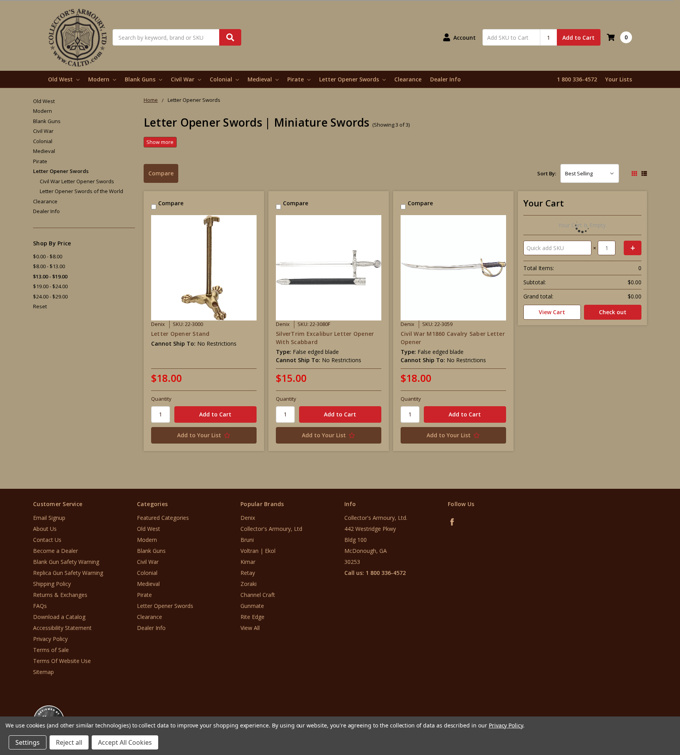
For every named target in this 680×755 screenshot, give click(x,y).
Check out (612, 312)
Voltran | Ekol (257, 550)
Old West (61, 79)
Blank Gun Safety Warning (66, 561)
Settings (27, 742)
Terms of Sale (51, 650)
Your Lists (618, 79)
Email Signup (49, 517)
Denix (247, 517)
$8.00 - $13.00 (49, 266)
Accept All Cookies (125, 742)
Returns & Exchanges (60, 594)
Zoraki (248, 583)
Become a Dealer (55, 550)
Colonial (222, 79)
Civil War (183, 79)
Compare (161, 173)
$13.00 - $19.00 (50, 276)
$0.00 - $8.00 (47, 256)
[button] (647, 707)
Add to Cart (578, 37)
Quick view (203, 267)
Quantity (161, 398)
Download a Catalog (59, 617)
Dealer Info (445, 79)
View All (250, 628)
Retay (247, 572)
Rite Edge (252, 617)
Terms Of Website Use (62, 661)
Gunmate (252, 606)
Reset (40, 306)
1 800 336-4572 (577, 79)
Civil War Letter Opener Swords (77, 181)
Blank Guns (141, 79)
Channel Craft (257, 594)
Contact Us (47, 539)
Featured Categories (163, 517)
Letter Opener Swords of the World (81, 191)
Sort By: (546, 173)
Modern (99, 79)
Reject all (69, 742)
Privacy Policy (50, 639)
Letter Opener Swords (350, 79)
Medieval (260, 79)
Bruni (247, 539)
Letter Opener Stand (180, 333)
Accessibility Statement (62, 628)
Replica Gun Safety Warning (68, 572)
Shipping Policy (52, 583)
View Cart (552, 312)
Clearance (407, 79)
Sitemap (43, 672)
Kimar (247, 561)
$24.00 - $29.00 (50, 296)
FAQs (40, 606)
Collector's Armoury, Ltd (271, 528)
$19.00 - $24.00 (50, 286)
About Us (45, 528)
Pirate (296, 79)
